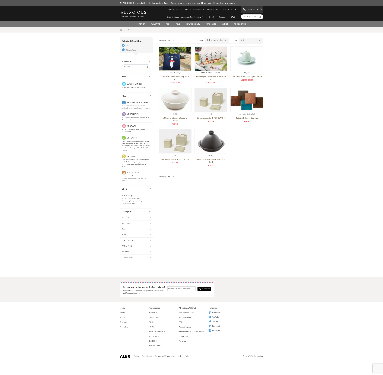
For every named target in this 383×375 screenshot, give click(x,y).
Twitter (215, 321)
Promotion (124, 327)
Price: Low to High (215, 40)
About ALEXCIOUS (174, 9)
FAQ (181, 322)
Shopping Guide (185, 317)
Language (232, 9)
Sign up (187, 9)
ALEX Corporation (256, 356)
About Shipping (185, 327)
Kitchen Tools (131, 50)
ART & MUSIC (211, 24)
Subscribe (206, 289)
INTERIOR (141, 24)
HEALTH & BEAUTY (193, 24)
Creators (222, 17)
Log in (223, 9)
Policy (136, 356)
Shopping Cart (253, 9)
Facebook (216, 312)
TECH (168, 24)
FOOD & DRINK (240, 24)
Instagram (216, 330)
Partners (182, 341)
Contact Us (183, 336)
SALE (233, 17)
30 (242, 40)
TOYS (178, 24)
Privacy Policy (183, 356)
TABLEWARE (155, 24)
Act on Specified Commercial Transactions (158, 356)
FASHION (225, 24)
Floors (122, 312)
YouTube (215, 317)
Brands (212, 17)
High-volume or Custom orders (205, 9)
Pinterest (216, 326)
